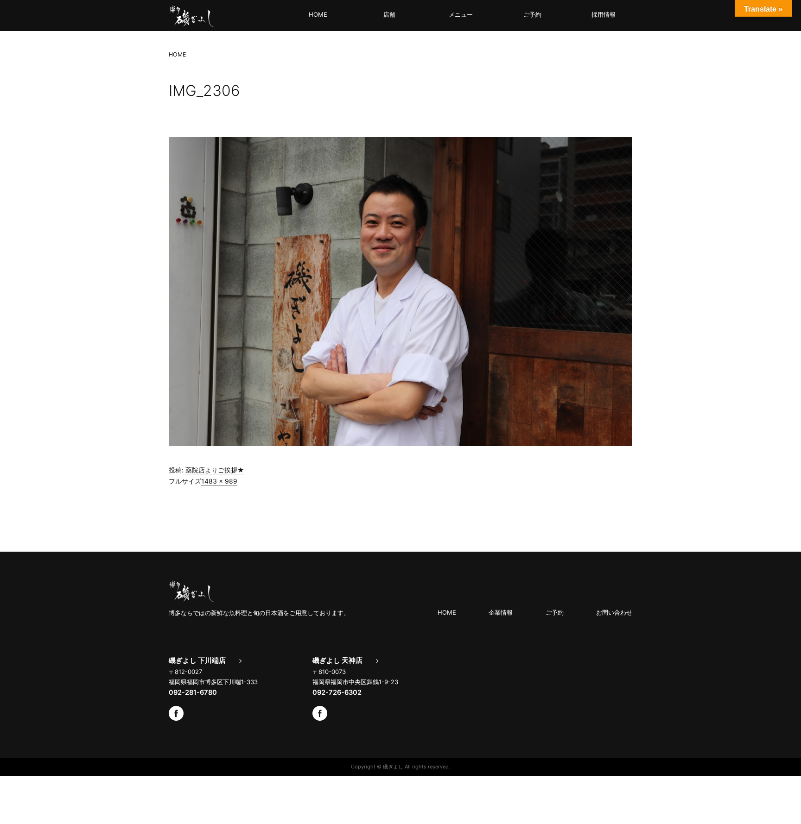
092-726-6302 (337, 692)
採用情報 (603, 14)
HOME (318, 14)
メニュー (461, 14)
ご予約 (532, 14)
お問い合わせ (614, 612)
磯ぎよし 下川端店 (197, 660)
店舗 (389, 14)
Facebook (176, 713)
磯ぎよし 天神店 (337, 660)
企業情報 (501, 612)
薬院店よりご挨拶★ (214, 470)
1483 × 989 (219, 481)
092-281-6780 (193, 692)
